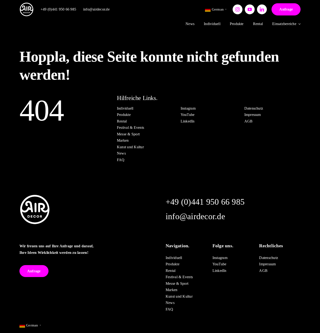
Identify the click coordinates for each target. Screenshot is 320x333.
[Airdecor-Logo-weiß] (26, 4)
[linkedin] (262, 9)
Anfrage (286, 9)
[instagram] (237, 9)
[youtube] (250, 9)
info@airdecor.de (96, 9)
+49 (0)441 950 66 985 (58, 9)
